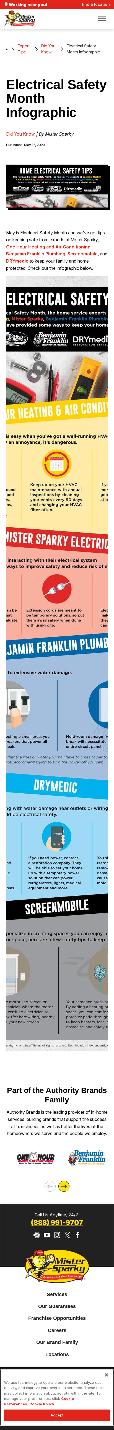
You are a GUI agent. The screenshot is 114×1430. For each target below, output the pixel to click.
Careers (57, 1330)
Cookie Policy (41, 1404)
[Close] (106, 1375)
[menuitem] (57, 1294)
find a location (96, 4)
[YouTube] (47, 1235)
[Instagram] (57, 1235)
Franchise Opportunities (57, 1318)
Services (57, 1294)
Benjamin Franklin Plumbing (35, 254)
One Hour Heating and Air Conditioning (48, 247)
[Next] (63, 1186)
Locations (57, 1354)
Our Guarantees (57, 1306)
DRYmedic (17, 261)
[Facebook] (77, 1235)
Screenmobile (83, 254)
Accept (57, 1415)
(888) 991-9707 (57, 1223)
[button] (102, 19)
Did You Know (48, 48)
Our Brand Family (57, 1342)
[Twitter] (67, 1235)
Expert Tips (24, 48)
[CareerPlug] (36, 1235)
